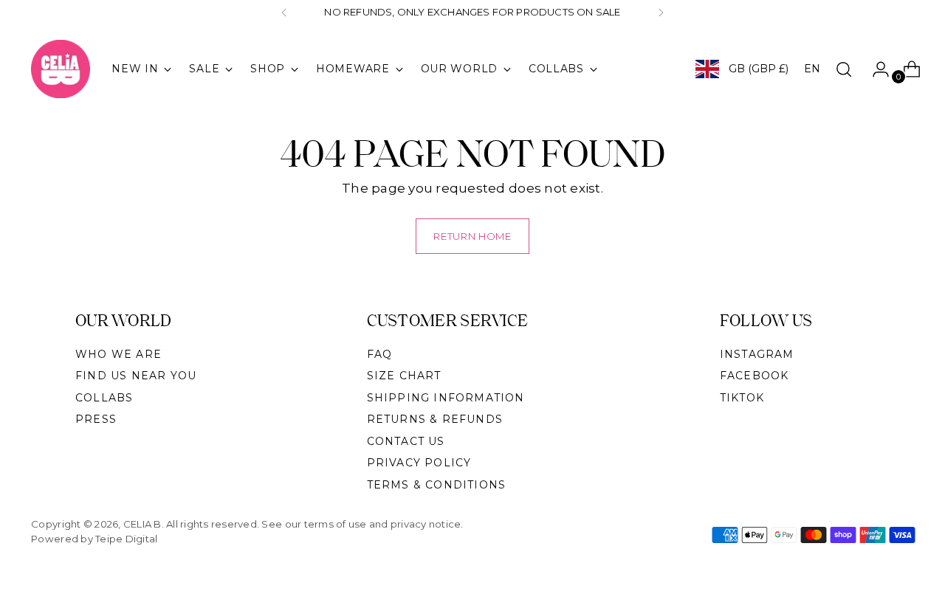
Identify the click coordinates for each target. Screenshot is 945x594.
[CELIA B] (60, 69)
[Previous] (284, 12)
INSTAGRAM (757, 354)
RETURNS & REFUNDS (435, 419)
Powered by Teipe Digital (94, 539)
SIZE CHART (404, 375)
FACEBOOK (754, 375)
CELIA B (142, 524)
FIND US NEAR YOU (135, 375)
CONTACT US (406, 441)
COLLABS (104, 397)
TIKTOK (742, 397)
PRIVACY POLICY (419, 462)
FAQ (380, 354)
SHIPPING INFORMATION (446, 397)
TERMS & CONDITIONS (436, 484)
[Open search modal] (844, 69)
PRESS (96, 419)
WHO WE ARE (118, 354)
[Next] (661, 12)
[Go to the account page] (875, 69)
